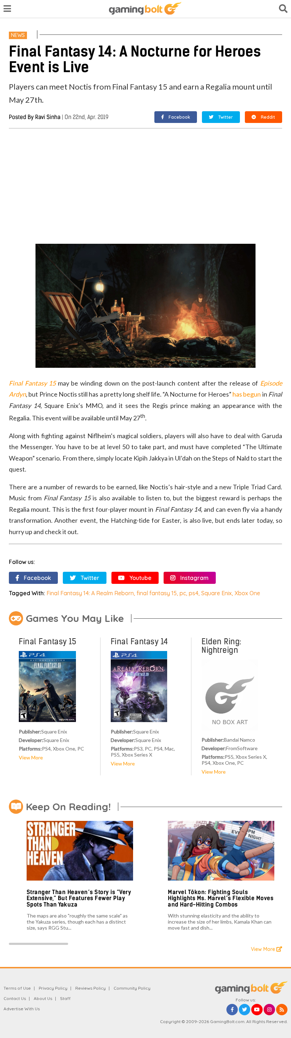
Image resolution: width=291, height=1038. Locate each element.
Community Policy (132, 988)
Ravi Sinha (47, 117)
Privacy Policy (53, 988)
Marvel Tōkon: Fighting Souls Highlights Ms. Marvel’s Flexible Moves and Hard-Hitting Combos (220, 898)
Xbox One (247, 593)
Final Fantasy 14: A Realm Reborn (90, 593)
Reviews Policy (90, 988)
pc (183, 593)
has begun (246, 394)
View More (31, 757)
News (18, 35)
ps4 (193, 593)
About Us (43, 998)
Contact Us (15, 998)
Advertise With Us (22, 1008)
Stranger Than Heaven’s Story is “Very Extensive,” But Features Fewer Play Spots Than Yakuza (79, 898)
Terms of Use (17, 988)
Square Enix (216, 593)
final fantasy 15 (157, 593)
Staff (65, 998)
